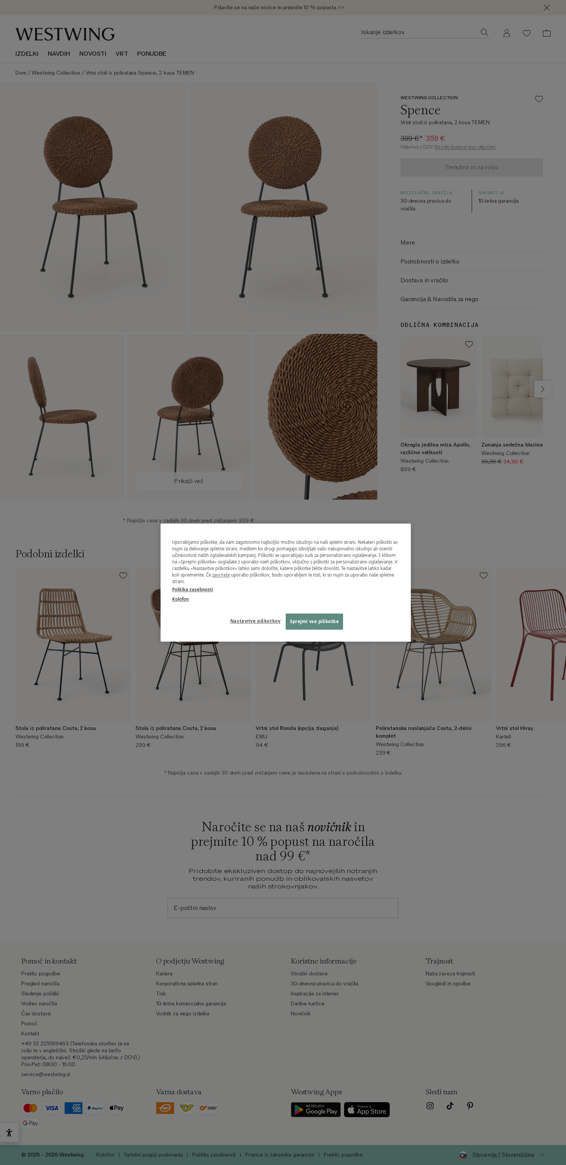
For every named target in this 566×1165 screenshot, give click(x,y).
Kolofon (180, 599)
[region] (286, 582)
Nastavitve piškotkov (255, 621)
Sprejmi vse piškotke (314, 621)
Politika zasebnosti (192, 589)
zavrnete (221, 575)
